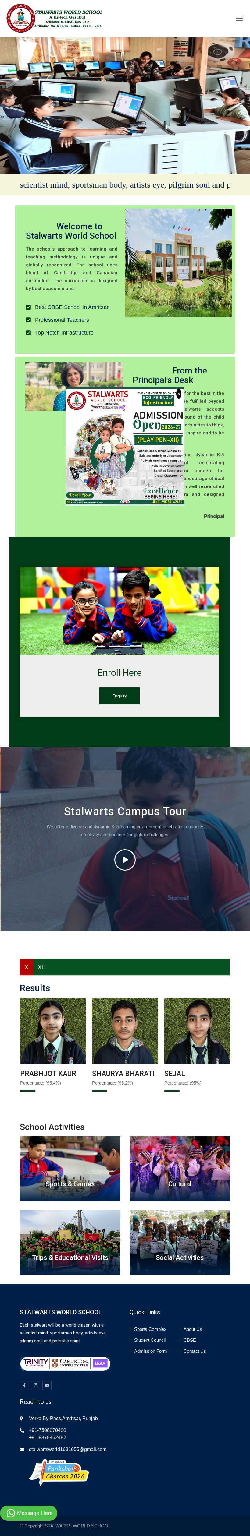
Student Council (150, 1340)
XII (41, 967)
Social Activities (180, 1257)
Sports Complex (150, 1329)
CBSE (190, 1340)
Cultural (179, 1184)
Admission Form (150, 1351)
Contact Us (195, 1351)
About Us (193, 1329)
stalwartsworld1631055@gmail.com (67, 1449)
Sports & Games (70, 1184)
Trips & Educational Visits (70, 1257)
